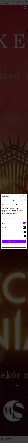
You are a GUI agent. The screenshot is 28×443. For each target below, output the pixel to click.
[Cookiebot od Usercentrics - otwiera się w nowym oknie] (20, 196)
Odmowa (14, 245)
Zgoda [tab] (4, 200)
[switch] (24, 227)
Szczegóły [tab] (12, 200)
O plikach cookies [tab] (22, 200)
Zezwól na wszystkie (14, 241)
